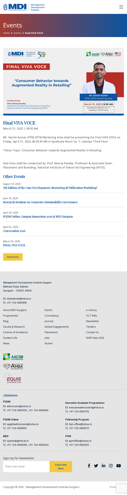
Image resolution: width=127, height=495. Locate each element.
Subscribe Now (61, 466)
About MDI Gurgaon (15, 310)
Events (17, 32)
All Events (13, 257)
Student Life (10, 338)
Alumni (49, 343)
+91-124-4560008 (16, 444)
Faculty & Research (14, 326)
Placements (51, 332)
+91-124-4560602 (16, 428)
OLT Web (91, 315)
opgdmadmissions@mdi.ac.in (23, 424)
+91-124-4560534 (38, 444)
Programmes (10, 315)
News (6, 343)
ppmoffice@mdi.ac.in (80, 440)
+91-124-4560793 (78, 411)
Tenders (91, 326)
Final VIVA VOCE (34, 32)
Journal (49, 321)
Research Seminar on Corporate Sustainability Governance (40, 202)
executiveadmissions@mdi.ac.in (86, 407)
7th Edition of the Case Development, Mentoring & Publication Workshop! (50, 188)
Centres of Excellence (15, 332)
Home (6, 32)
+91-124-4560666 (38, 410)
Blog (6, 321)
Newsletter (92, 321)
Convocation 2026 (14, 231)
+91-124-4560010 (78, 428)
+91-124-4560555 (16, 410)
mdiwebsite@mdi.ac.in (19, 298)
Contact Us (92, 332)
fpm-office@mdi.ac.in (80, 424)
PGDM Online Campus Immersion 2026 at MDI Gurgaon (38, 216)
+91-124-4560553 (78, 444)
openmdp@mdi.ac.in (17, 440)
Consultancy (52, 315)
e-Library (91, 310)
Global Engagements (57, 326)
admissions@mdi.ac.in (19, 406)
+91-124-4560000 (16, 302)
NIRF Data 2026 (95, 338)
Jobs (47, 338)
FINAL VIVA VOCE (14, 245)
